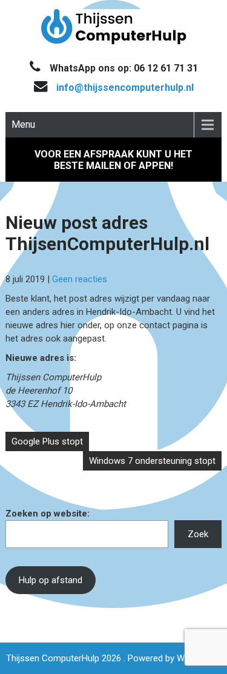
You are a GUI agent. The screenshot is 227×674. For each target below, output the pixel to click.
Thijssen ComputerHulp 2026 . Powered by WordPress (113, 658)
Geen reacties (79, 279)
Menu (23, 124)
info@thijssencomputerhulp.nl (125, 87)
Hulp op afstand (50, 580)
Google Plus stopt (47, 441)
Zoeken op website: (47, 513)
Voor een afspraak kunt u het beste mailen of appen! (113, 159)
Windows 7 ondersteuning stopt (152, 460)
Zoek (198, 534)
